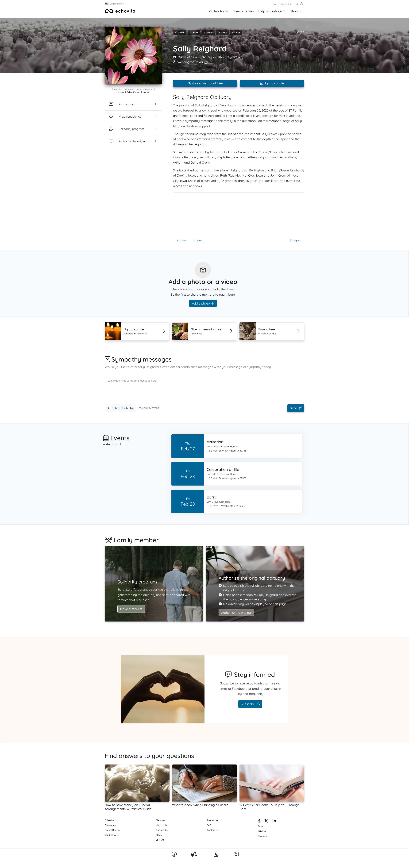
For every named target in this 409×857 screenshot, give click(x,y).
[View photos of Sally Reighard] (133, 55)
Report (296, 240)
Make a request (131, 609)
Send (293, 408)
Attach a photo (118, 408)
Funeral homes (243, 11)
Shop (294, 11)
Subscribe (248, 704)
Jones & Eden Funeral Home (133, 92)
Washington (185, 62)
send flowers (205, 116)
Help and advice (270, 11)
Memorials (161, 825)
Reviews (262, 835)
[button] (116, 3)
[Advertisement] (238, 215)
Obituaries (216, 11)
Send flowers (112, 835)
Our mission (162, 830)
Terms (261, 826)
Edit (301, 31)
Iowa (199, 62)
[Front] (120, 11)
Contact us (286, 4)
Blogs (159, 835)
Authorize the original (236, 612)
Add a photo (201, 303)
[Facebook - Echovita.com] (259, 821)
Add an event (110, 444)
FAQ (275, 4)
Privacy (262, 831)
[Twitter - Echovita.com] (266, 821)
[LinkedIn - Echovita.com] (274, 821)
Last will (160, 839)
